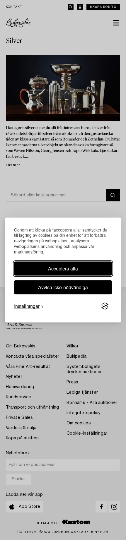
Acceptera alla (63, 268)
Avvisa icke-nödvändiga (63, 287)
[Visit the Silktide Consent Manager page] (105, 306)
